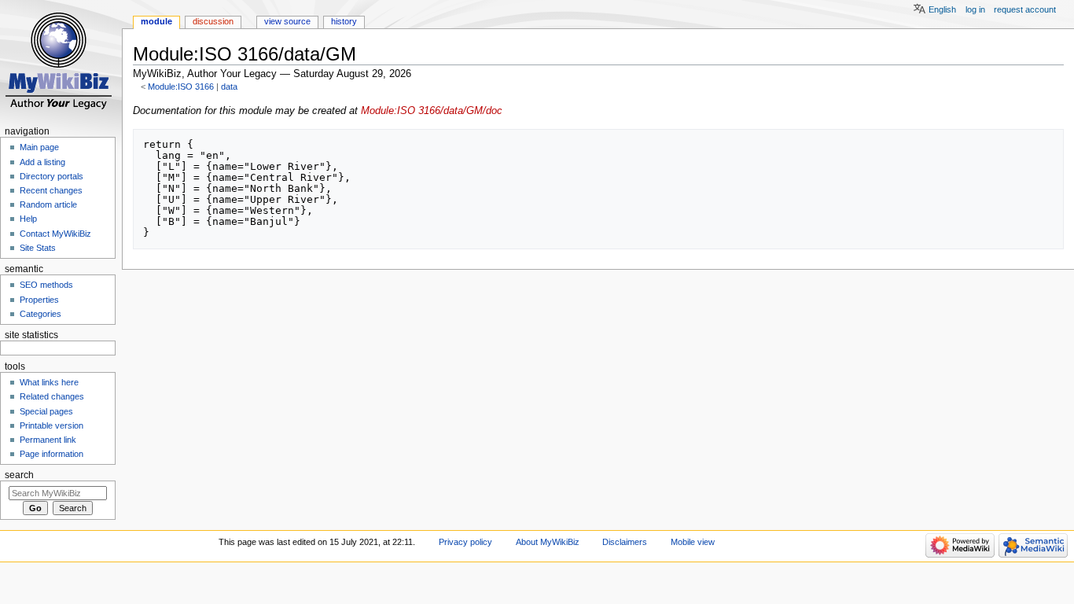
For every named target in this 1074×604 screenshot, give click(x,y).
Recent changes (51, 190)
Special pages (46, 411)
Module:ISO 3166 (181, 86)
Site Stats (38, 247)
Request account (1025, 9)
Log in (975, 9)
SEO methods (46, 284)
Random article (48, 204)
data (229, 86)
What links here (49, 382)
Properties (39, 299)
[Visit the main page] (61, 61)
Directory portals (51, 176)
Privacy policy (465, 542)
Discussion (213, 21)
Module (156, 21)
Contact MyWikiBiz (55, 233)
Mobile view (693, 542)
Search (19, 475)
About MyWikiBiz (547, 542)
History (344, 21)
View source (287, 21)
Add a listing (42, 162)
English (942, 9)
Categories (40, 314)
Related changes (52, 396)
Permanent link (48, 439)
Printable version (51, 425)
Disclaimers (624, 542)
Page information (51, 454)
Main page (39, 147)
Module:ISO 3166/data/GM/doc (431, 110)
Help (28, 218)
